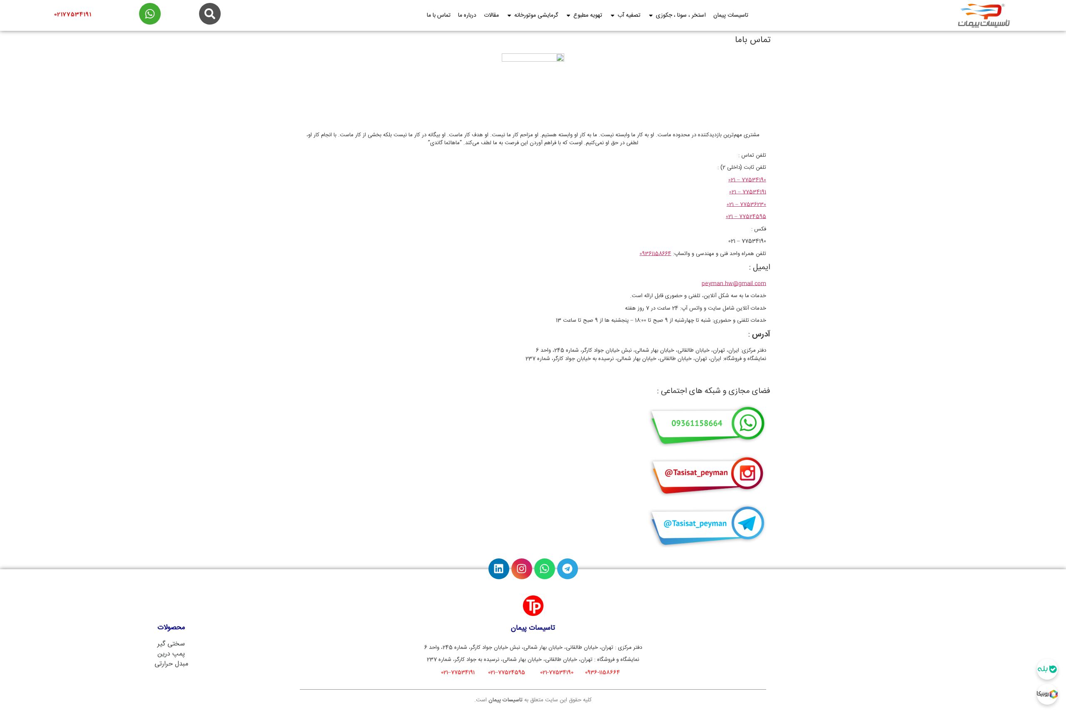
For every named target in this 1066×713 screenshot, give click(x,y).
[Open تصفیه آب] (612, 15)
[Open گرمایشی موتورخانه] (509, 15)
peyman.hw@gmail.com (734, 283)
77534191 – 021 (747, 192)
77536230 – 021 (746, 204)
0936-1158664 (602, 672)
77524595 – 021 (746, 216)
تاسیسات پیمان (505, 700)
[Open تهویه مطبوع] (568, 15)
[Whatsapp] (544, 568)
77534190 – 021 (747, 180)
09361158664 (655, 253)
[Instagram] (521, 568)
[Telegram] (567, 568)
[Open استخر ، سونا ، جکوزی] (651, 15)
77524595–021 (506, 672)
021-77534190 (556, 672)
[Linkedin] (498, 568)
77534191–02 (458, 672)
